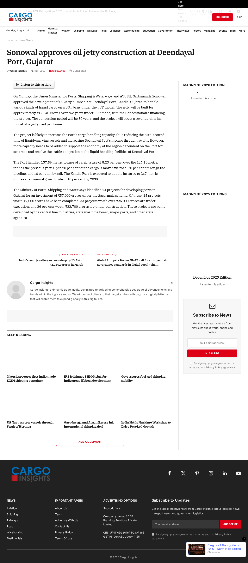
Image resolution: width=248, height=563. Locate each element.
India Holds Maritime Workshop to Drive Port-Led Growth (146, 424)
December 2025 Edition (212, 277)
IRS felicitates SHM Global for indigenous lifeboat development (87, 378)
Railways (92, 30)
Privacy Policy (214, 367)
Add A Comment (90, 441)
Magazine (209, 30)
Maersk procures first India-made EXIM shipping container (31, 378)
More (242, 30)
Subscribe (222, 16)
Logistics (115, 30)
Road (104, 30)
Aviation (65, 30)
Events (223, 30)
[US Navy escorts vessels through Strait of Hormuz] (33, 402)
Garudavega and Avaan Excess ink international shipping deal (89, 424)
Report (197, 30)
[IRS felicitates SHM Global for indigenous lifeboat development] (90, 356)
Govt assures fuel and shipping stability (143, 378)
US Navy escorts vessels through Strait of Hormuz (30, 424)
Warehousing (132, 30)
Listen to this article (36, 84)
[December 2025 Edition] (212, 240)
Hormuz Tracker (53, 30)
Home (41, 30)
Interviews (183, 30)
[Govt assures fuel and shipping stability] (147, 356)
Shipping (78, 30)
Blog (233, 30)
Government (165, 30)
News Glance (57, 71)
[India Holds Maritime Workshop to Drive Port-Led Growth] (147, 402)
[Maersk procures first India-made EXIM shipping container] (33, 356)
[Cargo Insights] (20, 17)
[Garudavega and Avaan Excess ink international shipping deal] (90, 402)
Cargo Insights (18, 70)
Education (149, 30)
